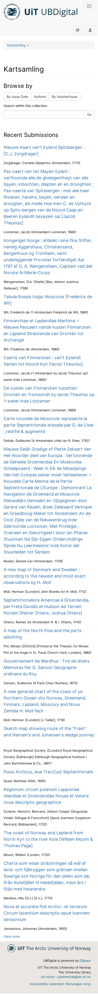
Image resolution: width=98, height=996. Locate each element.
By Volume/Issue (64, 97)
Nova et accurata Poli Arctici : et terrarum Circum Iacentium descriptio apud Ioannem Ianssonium (47, 913)
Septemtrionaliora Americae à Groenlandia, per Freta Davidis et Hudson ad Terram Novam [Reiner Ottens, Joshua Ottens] (47, 606)
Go (89, 114)
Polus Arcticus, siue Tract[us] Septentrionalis (48, 771)
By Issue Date (17, 97)
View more (12, 936)
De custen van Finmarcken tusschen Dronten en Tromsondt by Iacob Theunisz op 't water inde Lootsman (49, 394)
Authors (40, 97)
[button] (77, 30)
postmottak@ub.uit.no (74, 977)
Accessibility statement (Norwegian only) (60, 984)
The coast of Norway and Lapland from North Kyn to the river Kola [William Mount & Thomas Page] (48, 839)
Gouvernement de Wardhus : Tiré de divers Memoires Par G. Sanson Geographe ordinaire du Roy (46, 667)
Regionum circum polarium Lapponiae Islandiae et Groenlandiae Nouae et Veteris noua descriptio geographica (46, 796)
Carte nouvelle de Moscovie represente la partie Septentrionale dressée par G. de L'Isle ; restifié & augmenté (48, 425)
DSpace (85, 960)
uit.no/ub (47, 977)
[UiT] (49, 948)
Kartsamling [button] (16, 45)
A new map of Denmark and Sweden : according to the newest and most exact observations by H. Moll (45, 576)
